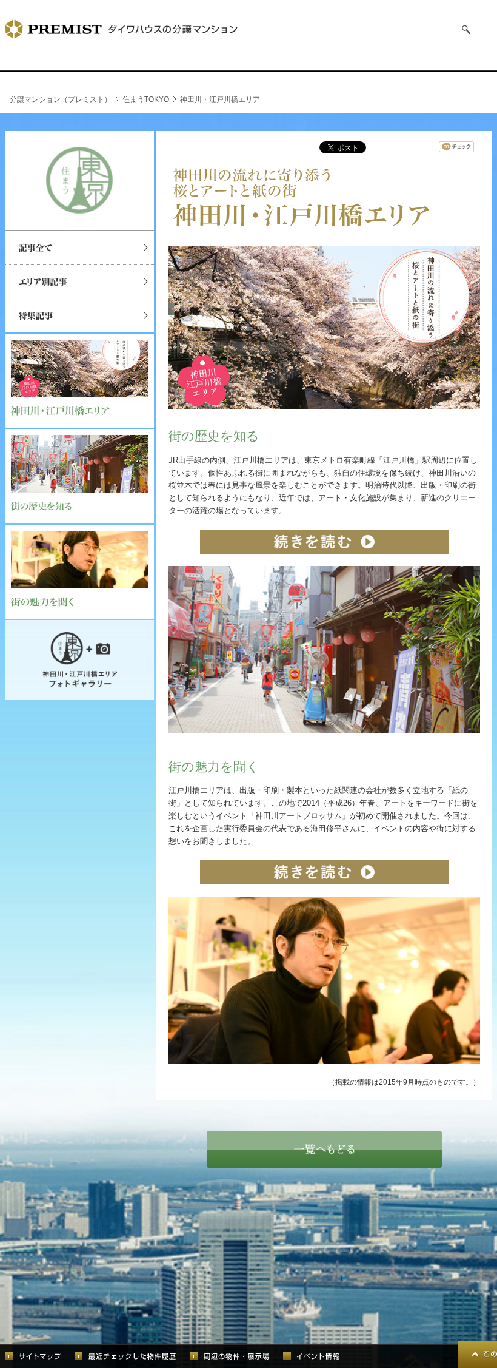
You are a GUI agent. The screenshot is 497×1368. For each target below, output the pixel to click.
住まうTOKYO (145, 99)
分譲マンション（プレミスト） (61, 99)
